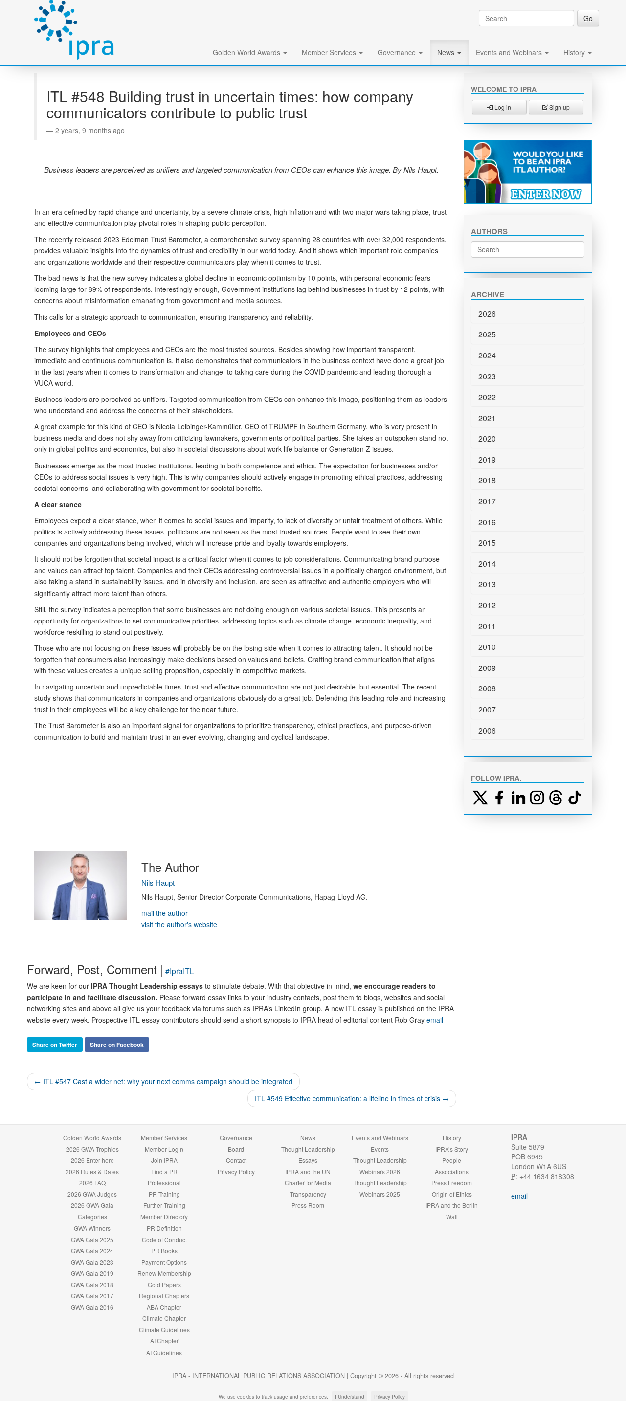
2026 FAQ (92, 1183)
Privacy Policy (236, 1171)
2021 (487, 417)
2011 (487, 626)
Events (380, 1149)
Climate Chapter (164, 1318)
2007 (487, 709)
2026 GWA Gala (92, 1205)
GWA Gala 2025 (92, 1239)
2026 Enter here (92, 1160)
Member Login (164, 1149)
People (451, 1160)
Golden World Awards (247, 52)
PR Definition (164, 1228)
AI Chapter (164, 1340)
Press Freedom (451, 1183)
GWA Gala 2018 (92, 1284)
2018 (487, 480)
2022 (487, 396)
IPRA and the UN (308, 1171)
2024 (487, 355)
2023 (487, 376)
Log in (502, 107)
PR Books (164, 1250)
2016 (487, 522)
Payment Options (164, 1262)
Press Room (307, 1205)
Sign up (559, 107)
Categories (92, 1216)
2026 (487, 313)
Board (236, 1149)
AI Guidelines (164, 1352)
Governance (398, 52)
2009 (487, 667)
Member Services (330, 52)
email (434, 1019)
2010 (487, 646)
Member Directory (164, 1216)
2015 (487, 542)
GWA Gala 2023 (92, 1262)
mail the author (164, 913)
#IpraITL (179, 970)
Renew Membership (164, 1273)
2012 (487, 605)
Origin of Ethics (452, 1194)
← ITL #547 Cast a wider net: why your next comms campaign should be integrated (163, 1081)
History (575, 52)
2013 (487, 584)
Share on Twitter (54, 1044)
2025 (487, 334)
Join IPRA (164, 1160)
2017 (487, 501)
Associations (452, 1171)
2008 (487, 688)
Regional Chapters (164, 1295)
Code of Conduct (164, 1239)
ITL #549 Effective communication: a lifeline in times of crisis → (352, 1098)
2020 (487, 438)
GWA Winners (92, 1228)
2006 (487, 730)
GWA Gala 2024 (92, 1250)
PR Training (164, 1194)
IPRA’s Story (451, 1149)
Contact (236, 1160)
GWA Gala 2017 (92, 1295)
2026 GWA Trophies (92, 1149)
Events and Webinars (510, 52)
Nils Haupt (158, 882)
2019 (487, 459)
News (446, 52)
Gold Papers (164, 1284)
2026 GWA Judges (92, 1194)
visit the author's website (179, 924)
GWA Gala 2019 (92, 1273)
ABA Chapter (164, 1307)
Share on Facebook (117, 1044)
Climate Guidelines (164, 1329)
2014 (487, 563)
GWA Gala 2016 (92, 1307)
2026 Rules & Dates (92, 1171)
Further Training (164, 1205)
